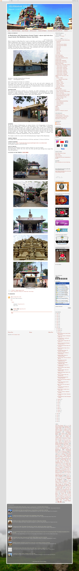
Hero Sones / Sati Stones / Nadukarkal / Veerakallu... (63, 392)
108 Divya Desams (33, 30)
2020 (57, 322)
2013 (57, 418)
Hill (55, 445)
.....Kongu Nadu (57, 48)
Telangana (64, 478)
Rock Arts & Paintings (59, 471)
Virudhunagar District (58, 500)
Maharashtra (69, 456)
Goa (61, 441)
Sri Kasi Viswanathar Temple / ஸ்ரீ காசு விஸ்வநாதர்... (63, 348)
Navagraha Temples (65, 462)
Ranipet (56, 470)
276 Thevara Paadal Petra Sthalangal (63, 426)
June (58, 403)
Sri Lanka (56, 478)
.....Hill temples (57, 87)
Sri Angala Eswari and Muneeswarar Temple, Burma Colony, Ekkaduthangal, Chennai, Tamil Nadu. (28, 515)
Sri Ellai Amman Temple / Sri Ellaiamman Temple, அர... (63, 336)
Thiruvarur (69, 485)
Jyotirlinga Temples (58, 59)
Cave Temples (66, 430)
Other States (68, 464)
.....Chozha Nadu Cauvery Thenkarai (61, 45)
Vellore (62, 497)
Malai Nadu (67, 457)
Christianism (60, 435)
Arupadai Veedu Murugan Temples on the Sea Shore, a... (63, 373)
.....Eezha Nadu (57, 53)
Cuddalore (67, 436)
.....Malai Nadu (57, 49)
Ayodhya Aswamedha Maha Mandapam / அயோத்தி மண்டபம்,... (63, 343)
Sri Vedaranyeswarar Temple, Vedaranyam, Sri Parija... (64, 394)
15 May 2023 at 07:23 (22, 308)
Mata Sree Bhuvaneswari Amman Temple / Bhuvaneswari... (64, 334)
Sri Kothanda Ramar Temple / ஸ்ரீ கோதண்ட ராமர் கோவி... (62, 351)
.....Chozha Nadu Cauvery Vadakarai (61, 44)
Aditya (12, 296)
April (58, 406)
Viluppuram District (65, 498)
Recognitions (57, 109)
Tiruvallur (62, 493)
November (59, 330)
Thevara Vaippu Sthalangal (59, 56)
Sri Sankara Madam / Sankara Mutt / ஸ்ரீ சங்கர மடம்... (63, 341)
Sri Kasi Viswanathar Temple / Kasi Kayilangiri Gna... (62, 375)
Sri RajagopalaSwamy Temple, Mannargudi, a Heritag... (64, 397)
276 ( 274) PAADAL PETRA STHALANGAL (62, 40)
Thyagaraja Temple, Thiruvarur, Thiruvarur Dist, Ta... (64, 358)
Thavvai (66, 482)
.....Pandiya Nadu (58, 46)
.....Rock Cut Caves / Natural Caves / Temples (62, 94)
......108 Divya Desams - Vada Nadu (61, 70)
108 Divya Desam (59, 425)
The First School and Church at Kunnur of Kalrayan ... (63, 380)
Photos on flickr (57, 154)
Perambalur (65, 466)
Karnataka (65, 452)
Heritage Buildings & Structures (61, 443)
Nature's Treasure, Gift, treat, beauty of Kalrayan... (63, 385)
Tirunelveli (57, 490)
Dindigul (60, 438)
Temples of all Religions (42, 30)
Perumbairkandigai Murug (59, 285)
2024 (57, 316)
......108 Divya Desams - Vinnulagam (61, 74)
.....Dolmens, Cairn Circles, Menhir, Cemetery (62, 91)
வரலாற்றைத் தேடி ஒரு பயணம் (60, 114)
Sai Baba (65, 472)
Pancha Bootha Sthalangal (59, 63)
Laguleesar (61, 455)
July (58, 402)
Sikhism (56, 476)
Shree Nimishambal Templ (61, 289)
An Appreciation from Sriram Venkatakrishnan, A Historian (63, 158)
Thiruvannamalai (66, 484)
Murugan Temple (63, 459)
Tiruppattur (60, 491)
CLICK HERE (25, 152)
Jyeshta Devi (57, 447)
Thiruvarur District (60, 486)
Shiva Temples (59, 475)
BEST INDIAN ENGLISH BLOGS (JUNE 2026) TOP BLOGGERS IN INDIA (63, 172)
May (58, 405)
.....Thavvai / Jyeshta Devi (59, 102)
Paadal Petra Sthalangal (16, 30)
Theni (69, 482)
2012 (57, 419)
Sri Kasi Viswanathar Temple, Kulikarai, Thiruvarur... (63, 368)
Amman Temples (58, 427)
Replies (13, 302)
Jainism (58, 446)
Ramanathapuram (57, 469)
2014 (57, 416)
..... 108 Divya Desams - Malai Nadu (61, 71)
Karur (70, 452)
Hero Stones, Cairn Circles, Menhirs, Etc (55, 30)
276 (66, 425)
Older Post (50, 332)
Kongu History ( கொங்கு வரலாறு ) (60, 118)
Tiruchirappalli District (65, 489)
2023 (57, 318)
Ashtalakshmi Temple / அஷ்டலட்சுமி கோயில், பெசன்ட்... (62, 370)
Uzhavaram (57, 107)
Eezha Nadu (68, 439)
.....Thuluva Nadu (58, 50)
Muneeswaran (57, 459)
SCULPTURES (57, 99)
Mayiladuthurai (57, 458)
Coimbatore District (58, 436)
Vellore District (67, 497)
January (59, 411)
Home (9, 30)
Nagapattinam (67, 460)
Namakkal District (58, 462)
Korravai (59, 454)
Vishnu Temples (31, 291)
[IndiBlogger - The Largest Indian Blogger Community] (62, 225)
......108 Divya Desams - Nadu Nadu (61, 67)
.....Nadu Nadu (57, 42)
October (59, 331)
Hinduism (65, 445)
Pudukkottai (67, 467)
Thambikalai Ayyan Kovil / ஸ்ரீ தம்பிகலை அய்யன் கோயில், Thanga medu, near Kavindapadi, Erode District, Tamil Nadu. (31, 542)
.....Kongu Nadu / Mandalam (59, 85)
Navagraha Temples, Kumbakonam (60, 60)
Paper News (58, 466)
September (59, 399)
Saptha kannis (68, 474)
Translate (62, 36)
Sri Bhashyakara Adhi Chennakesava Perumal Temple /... (63, 353)
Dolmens (61, 439)
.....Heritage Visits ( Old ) (59, 98)
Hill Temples (60, 445)
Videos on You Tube (58, 155)
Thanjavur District (58, 482)
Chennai (12, 291)
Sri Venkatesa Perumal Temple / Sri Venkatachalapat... (62, 365)
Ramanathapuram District (66, 469)
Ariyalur (65, 428)
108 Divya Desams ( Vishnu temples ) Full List (62, 64)
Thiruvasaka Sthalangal (59, 55)
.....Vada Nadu (57, 52)
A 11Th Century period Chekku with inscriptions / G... (63, 387)
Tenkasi (68, 479)
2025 (57, 315)
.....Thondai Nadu (58, 41)
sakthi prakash (58, 124)
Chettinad (62, 434)
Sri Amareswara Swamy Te (61, 301)
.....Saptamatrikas (58, 105)
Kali (69, 447)
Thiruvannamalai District (60, 485)
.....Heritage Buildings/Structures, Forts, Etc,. (62, 95)
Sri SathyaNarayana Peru (61, 287)
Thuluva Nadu (67, 488)
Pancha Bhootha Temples (61, 465)
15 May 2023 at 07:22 (21, 304)
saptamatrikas (63, 474)
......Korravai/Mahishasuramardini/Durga (61, 100)
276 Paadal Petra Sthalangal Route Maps (61, 57)
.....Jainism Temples (58, 80)
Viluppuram (57, 498)
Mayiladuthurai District (65, 458)
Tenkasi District (58, 480)
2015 (57, 415)
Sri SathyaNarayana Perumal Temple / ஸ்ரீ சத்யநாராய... (63, 346)
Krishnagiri (63, 454)
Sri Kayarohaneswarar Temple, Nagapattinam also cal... (62, 360)
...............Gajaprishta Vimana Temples (61, 79)
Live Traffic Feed (62, 283)
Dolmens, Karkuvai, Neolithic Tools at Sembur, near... (63, 390)
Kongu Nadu (68, 453)
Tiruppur (65, 491)
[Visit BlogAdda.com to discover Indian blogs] (62, 162)
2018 (57, 325)
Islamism (69, 445)
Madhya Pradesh (66, 455)
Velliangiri (57, 497)
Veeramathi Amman (68, 496)
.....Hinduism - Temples (59, 77)
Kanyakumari (63, 450)
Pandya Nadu (69, 465)
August (59, 400)
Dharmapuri (64, 437)
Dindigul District (65, 438)
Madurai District (62, 456)
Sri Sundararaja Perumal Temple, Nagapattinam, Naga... (62, 363)
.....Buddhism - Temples (59, 81)
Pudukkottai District (58, 468)
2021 (57, 321)
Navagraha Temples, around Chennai (61, 61)
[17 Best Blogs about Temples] (62, 244)
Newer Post (10, 332)
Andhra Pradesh (66, 427)
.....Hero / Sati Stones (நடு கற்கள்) (60, 90)
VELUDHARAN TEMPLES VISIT (23, 6)
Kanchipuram (58, 449)
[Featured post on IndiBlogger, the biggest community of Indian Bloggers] (61, 232)
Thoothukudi (67, 487)
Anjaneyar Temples (58, 428)
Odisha (64, 464)
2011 (57, 421)
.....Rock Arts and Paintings (59, 92)
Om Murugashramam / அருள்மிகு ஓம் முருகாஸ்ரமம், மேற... (63, 339)
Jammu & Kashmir (66, 446)
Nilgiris (60, 464)
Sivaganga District (66, 476)
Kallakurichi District (65, 448)
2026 (57, 313)
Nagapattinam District (59, 461)
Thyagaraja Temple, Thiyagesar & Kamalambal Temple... (62, 356)
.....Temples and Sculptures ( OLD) (60, 96)
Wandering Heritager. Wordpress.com (61, 117)
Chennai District (16, 291)
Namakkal (67, 461)
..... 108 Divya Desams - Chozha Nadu (61, 65)
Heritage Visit (21, 291)
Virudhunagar (67, 499)
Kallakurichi (57, 448)
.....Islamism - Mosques (59, 84)
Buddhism (65, 429)
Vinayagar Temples (58, 499)
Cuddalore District (58, 437)
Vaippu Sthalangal (25, 30)
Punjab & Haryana (67, 468)
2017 (57, 327)
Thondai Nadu (26, 291)
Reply (12, 299)
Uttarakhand (61, 495)
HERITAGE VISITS (58, 88)
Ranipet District (62, 470)
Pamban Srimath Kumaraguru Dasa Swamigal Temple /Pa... (62, 377)
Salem (68, 472)
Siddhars (56, 106)
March (59, 408)
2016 (57, 413)
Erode (60, 440)
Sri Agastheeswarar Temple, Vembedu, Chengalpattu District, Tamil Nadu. (24, 553)
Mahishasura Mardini (60, 457)
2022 (57, 319)
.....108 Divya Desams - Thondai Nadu (61, 68)
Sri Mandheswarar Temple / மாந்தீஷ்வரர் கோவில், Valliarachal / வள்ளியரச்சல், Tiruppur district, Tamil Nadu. (29, 520)
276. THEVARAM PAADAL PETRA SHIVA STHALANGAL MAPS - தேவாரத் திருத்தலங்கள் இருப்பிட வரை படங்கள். (31, 548)
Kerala (63, 453)
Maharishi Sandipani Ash (61, 293)
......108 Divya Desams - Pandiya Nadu (61, 72)
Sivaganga (60, 476)
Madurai (56, 456)
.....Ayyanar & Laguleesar (59, 103)
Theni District (57, 483)
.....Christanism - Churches (59, 83)
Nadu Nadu (59, 460)
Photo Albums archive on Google (60, 153)
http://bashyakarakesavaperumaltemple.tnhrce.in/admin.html (31, 142)
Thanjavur (66, 481)
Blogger (45, 561)
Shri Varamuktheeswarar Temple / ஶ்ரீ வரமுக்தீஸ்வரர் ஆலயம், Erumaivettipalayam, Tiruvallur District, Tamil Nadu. (30, 510)
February (59, 410)
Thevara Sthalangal (64, 483)
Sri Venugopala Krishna (61, 291)
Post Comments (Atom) (16, 334)
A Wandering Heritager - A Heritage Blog (61, 115)
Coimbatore (67, 435)
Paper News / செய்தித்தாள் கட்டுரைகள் (61, 110)
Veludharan (15, 308)
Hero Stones (66, 444)
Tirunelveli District (63, 490)
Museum (70, 459)
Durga (64, 439)
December (59, 328)
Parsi (61, 466)
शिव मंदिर (60, 502)
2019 (57, 324)
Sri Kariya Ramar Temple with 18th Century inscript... (62, 382)
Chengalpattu (58, 432)
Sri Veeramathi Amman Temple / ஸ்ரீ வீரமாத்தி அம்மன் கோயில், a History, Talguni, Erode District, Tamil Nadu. (30, 537)
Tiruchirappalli (57, 489)
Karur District (59, 453)
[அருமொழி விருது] (62, 204)
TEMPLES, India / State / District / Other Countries (61, 76)
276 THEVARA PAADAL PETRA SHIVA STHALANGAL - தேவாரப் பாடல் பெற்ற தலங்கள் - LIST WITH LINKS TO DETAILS (28, 506)
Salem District (57, 474)
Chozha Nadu (68, 434)
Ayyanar (61, 429)
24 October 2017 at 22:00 (17, 296)
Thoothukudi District (58, 488)
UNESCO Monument (64, 494)
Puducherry (61, 467)
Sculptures (66, 30)
